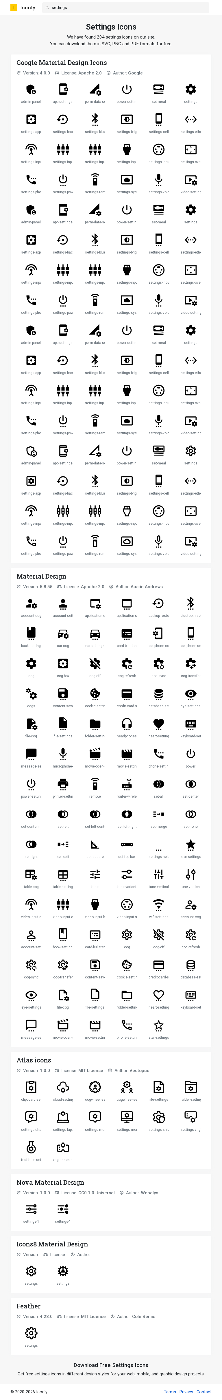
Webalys (149, 1192)
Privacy (186, 1392)
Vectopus (139, 1070)
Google (135, 73)
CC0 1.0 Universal (96, 1192)
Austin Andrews (147, 586)
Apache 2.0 (90, 73)
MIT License (90, 1070)
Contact (204, 1392)
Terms (170, 1392)
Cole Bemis (143, 1316)
